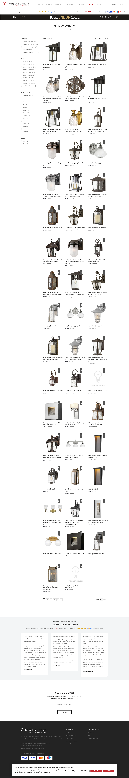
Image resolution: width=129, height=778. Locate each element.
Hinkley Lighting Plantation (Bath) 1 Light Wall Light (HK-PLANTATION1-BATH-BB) (74, 131)
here (57, 628)
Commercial (58, 4)
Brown (26, 144)
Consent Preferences (71, 744)
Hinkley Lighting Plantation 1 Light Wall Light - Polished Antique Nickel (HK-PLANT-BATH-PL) (52, 98)
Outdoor (48, 4)
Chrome (27, 115)
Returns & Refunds (93, 738)
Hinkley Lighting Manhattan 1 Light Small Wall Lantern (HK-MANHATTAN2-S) (98, 98)
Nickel (26, 123)
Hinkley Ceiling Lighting (31, 44)
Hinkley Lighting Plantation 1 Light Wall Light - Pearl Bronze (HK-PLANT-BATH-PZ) (75, 66)
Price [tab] (22, 59)
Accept (109, 770)
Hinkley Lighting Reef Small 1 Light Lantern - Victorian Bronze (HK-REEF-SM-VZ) (52, 163)
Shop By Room (69, 4)
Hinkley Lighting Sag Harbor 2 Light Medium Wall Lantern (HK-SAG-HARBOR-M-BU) (51, 587)
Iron (25, 121)
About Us (68, 733)
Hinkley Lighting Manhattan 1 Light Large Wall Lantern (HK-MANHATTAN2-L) (75, 294)
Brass (26, 110)
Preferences (84, 770)
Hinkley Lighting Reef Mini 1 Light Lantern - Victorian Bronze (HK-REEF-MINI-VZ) (74, 261)
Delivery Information (71, 735)
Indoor (40, 4)
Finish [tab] (22, 102)
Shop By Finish (81, 4)
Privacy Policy (69, 738)
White (26, 129)
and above (30, 86)
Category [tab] (24, 39)
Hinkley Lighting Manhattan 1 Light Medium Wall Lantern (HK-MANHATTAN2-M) (51, 66)
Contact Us (91, 733)
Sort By (94, 38)
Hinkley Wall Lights (29, 49)
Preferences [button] (47, 772)
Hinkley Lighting (29, 95)
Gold (26, 118)
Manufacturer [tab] (25, 92)
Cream (26, 131)
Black (26, 107)
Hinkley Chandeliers (30, 41)
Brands (91, 4)
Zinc (26, 105)
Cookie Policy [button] (72, 770)
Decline (96, 770)
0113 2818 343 (88, 12)
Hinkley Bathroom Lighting (31, 52)
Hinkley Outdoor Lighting (31, 47)
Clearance (100, 4)
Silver (26, 126)
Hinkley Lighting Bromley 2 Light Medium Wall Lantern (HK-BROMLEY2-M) (97, 359)
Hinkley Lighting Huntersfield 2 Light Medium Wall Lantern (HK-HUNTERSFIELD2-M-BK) (74, 522)
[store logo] (16, 4)
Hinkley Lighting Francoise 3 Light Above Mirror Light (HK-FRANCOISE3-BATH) (52, 522)
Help (89, 735)
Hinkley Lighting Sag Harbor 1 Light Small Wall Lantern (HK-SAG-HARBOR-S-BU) (75, 489)
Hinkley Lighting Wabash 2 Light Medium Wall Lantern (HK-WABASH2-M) (52, 457)
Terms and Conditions (71, 741)
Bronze (26, 113)
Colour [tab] (23, 138)
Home (57, 29)
